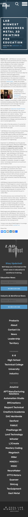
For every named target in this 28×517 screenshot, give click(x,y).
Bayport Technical (14, 407)
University (14, 369)
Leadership (14, 338)
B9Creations (14, 403)
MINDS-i (14, 461)
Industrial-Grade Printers (18, 109)
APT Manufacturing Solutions (14, 392)
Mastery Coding (14, 448)
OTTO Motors (14, 475)
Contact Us (14, 329)
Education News (8, 277)
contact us (16, 225)
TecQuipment (14, 488)
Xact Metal (14, 493)
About (14, 325)
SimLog (14, 484)
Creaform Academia (14, 412)
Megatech (14, 452)
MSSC (14, 466)
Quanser (14, 479)
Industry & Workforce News (13, 296)
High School (14, 360)
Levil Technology (14, 434)
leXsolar (14, 439)
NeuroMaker (14, 470)
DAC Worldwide (14, 416)
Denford (14, 421)
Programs (14, 351)
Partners (14, 383)
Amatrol (14, 387)
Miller (14, 457)
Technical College (14, 364)
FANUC (14, 425)
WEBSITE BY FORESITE (14, 511)
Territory (14, 343)
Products (14, 320)
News (14, 334)
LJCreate (14, 443)
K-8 (14, 355)
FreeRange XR (14, 430)
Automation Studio (14, 398)
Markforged (9, 81)
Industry (14, 373)
